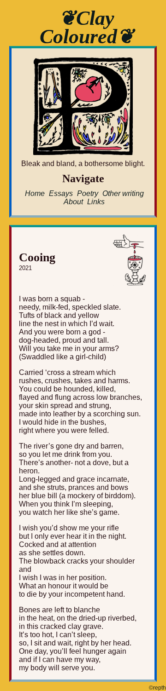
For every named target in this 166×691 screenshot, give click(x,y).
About (73, 202)
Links (96, 202)
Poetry (87, 193)
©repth (157, 688)
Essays (61, 193)
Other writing (123, 193)
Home (35, 193)
